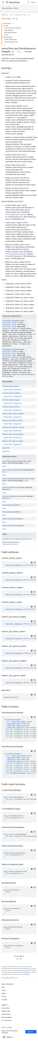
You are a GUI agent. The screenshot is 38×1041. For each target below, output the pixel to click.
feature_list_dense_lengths (13, 413)
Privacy (9, 1027)
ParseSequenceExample (10, 321)
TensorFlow (5, 15)
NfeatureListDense (9, 519)
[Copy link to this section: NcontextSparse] (18, 901)
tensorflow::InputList (10, 328)
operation (6, 448)
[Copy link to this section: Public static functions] (27, 784)
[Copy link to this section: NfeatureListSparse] (21, 939)
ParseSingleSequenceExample (16, 214)
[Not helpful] (16, 18)
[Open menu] (3, 2)
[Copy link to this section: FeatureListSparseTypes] (25, 864)
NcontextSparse (8, 512)
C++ (29, 15)
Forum (4, 990)
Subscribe (31, 1032)
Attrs (20, 201)
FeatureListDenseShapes (11, 479)
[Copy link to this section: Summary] (13, 68)
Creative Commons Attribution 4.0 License (24, 968)
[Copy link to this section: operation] (12, 690)
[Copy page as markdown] (19, 51)
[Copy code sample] (34, 562)
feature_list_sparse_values (12, 441)
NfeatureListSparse (9, 525)
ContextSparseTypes (9, 470)
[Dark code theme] (31, 562)
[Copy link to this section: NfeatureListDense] (21, 920)
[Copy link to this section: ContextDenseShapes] (23, 790)
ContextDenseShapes (10, 461)
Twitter (4, 996)
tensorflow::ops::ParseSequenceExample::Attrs (16, 539)
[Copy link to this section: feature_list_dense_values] (27, 631)
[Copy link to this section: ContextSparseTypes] (22, 809)
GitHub (4, 993)
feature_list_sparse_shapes (12, 434)
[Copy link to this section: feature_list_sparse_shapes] (28, 661)
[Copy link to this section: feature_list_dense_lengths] (28, 617)
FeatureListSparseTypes (11, 496)
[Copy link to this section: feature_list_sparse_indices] (28, 646)
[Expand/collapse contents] (12, 23)
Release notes (6, 1011)
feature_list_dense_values (12, 420)
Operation (6, 451)
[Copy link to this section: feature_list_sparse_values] (28, 676)
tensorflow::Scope (9, 323)
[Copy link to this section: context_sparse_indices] (25, 573)
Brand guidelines (7, 1017)
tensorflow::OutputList (13, 389)
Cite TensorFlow (6, 1020)
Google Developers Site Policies (21, 972)
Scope (14, 77)
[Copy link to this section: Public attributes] (21, 552)
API (11, 15)
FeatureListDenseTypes (11, 487)
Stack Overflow (6, 1014)
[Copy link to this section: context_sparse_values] (24, 602)
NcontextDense (7, 505)
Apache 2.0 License (30, 970)
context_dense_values (10, 386)
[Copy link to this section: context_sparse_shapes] (25, 587)
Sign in (33, 2)
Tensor (14, 117)
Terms (4, 1027)
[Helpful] (13, 18)
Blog (3, 987)
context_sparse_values (10, 407)
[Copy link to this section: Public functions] (20, 707)
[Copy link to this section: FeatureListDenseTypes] (25, 846)
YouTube (4, 999)
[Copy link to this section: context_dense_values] (24, 558)
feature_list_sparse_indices (13, 427)
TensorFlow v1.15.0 (10, 8)
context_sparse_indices (11, 393)
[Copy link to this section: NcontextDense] (18, 883)
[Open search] (28, 2)
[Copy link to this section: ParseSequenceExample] (25, 713)
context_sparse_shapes (11, 400)
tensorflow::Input (9, 324)
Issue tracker (5, 1008)
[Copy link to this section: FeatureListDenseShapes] (26, 827)
